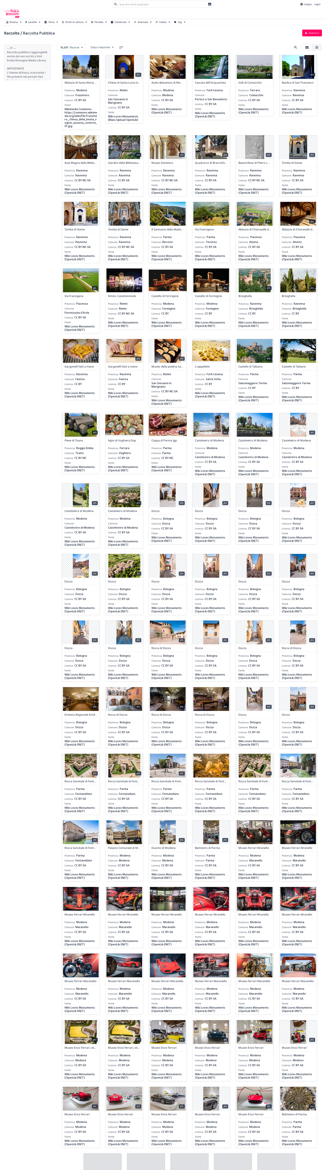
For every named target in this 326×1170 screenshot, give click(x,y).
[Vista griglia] (307, 47)
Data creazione (100, 47)
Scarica (313, 32)
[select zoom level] (295, 47)
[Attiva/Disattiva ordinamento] (121, 47)
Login (317, 4)
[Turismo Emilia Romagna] (12, 13)
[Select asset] (95, 60)
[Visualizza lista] (317, 47)
